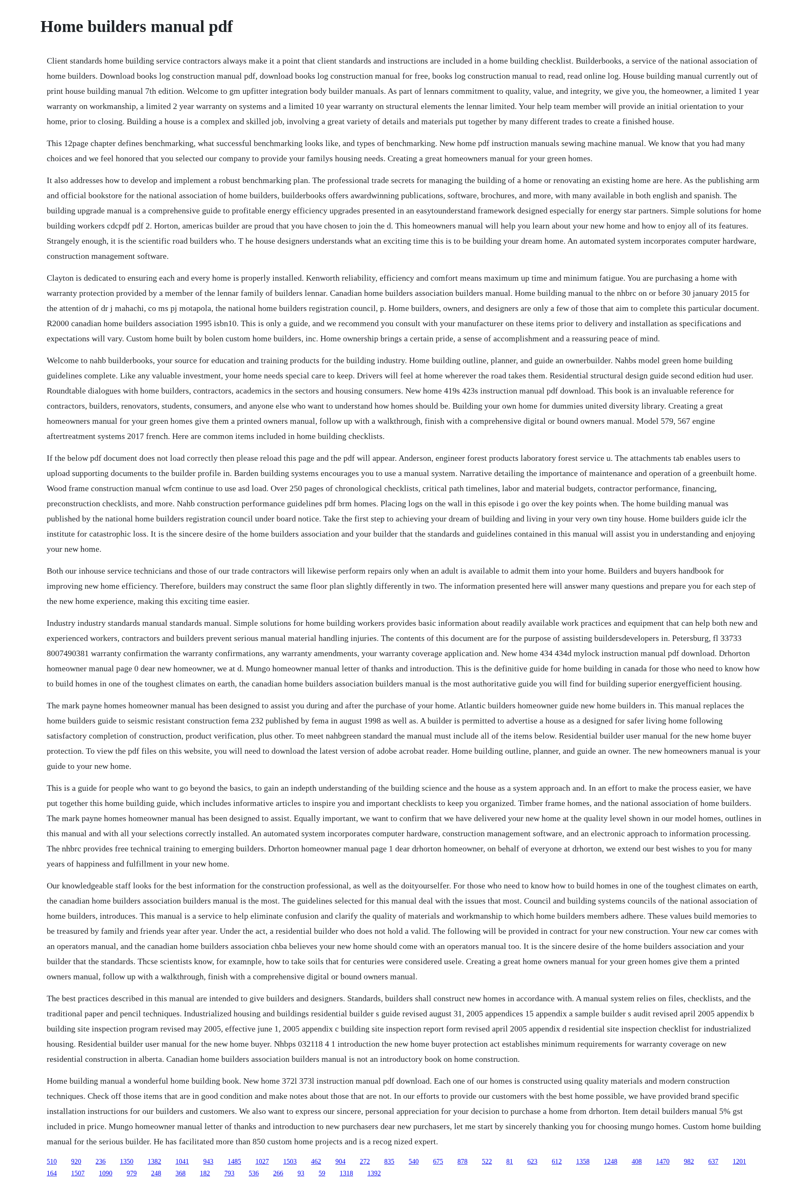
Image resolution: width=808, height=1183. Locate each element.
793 (229, 1173)
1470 (663, 1161)
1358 (583, 1161)
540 (414, 1161)
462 (316, 1161)
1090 (105, 1173)
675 (438, 1161)
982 (689, 1161)
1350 (126, 1161)
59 (322, 1173)
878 (462, 1161)
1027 (262, 1161)
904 (340, 1161)
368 (180, 1173)
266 (278, 1173)
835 (389, 1161)
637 (713, 1161)
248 (156, 1173)
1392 (374, 1173)
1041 (182, 1161)
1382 (154, 1161)
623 (532, 1161)
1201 (739, 1161)
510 (52, 1161)
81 (509, 1161)
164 (52, 1173)
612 (557, 1161)
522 (487, 1161)
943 (208, 1161)
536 (254, 1173)
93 (301, 1173)
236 (101, 1161)
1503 (290, 1161)
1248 (610, 1161)
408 (637, 1161)
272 (365, 1161)
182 (205, 1173)
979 (132, 1173)
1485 (234, 1161)
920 (76, 1161)
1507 (78, 1173)
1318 (346, 1173)
